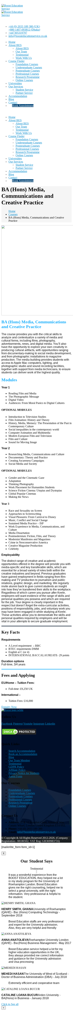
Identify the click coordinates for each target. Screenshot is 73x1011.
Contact (13, 102)
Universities (15, 83)
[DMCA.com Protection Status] (19, 734)
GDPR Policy (16, 766)
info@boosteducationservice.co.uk (28, 35)
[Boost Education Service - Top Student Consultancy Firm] (14, 8)
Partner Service (24, 92)
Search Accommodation (22, 750)
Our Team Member (19, 760)
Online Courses (24, 80)
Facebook (6, 723)
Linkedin (50, 723)
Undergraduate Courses (29, 67)
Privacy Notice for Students (24, 773)
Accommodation (18, 96)
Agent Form (15, 776)
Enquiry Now (9, 706)
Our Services (16, 86)
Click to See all (9, 1004)
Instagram (38, 723)
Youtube (28, 723)
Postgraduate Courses (28, 70)
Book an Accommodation (23, 754)
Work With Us (24, 57)
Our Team (21, 51)
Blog (11, 99)
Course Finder (16, 61)
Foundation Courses (27, 64)
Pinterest (18, 723)
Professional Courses (27, 73)
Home (12, 41)
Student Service (24, 89)
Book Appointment (22, 105)
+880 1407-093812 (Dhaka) (24, 29)
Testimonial (22, 54)
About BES (15, 45)
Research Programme (28, 76)
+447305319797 (18, 32)
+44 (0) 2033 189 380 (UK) (24, 26)
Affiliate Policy (17, 769)
